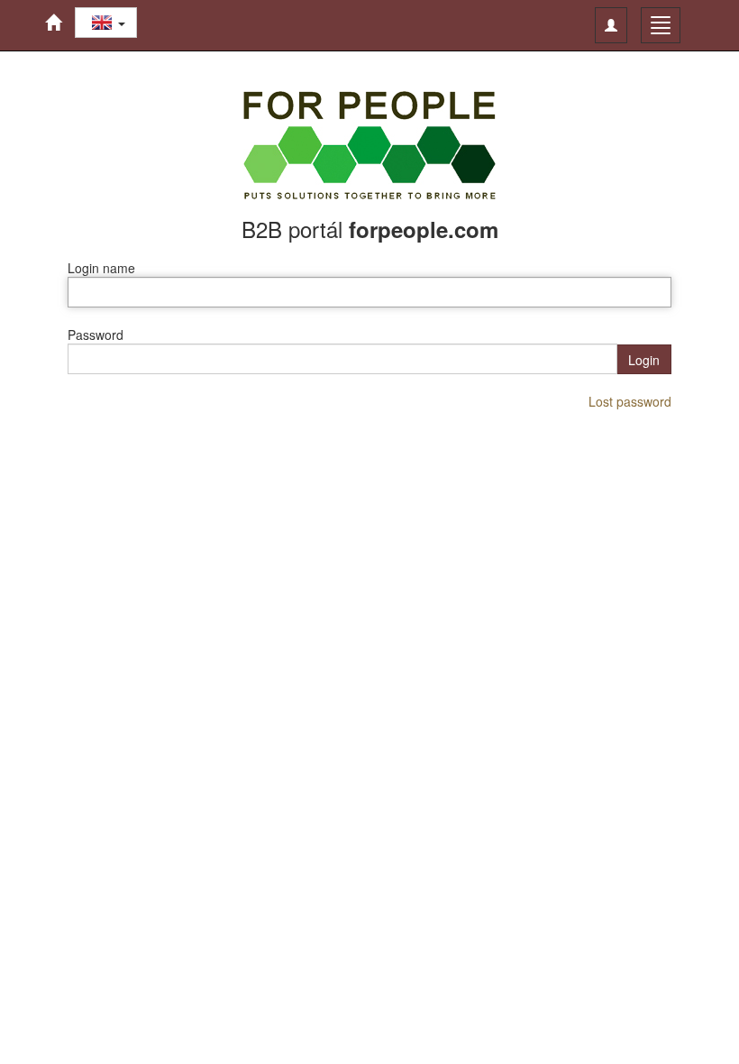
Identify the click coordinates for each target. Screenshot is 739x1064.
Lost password (629, 401)
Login (644, 360)
